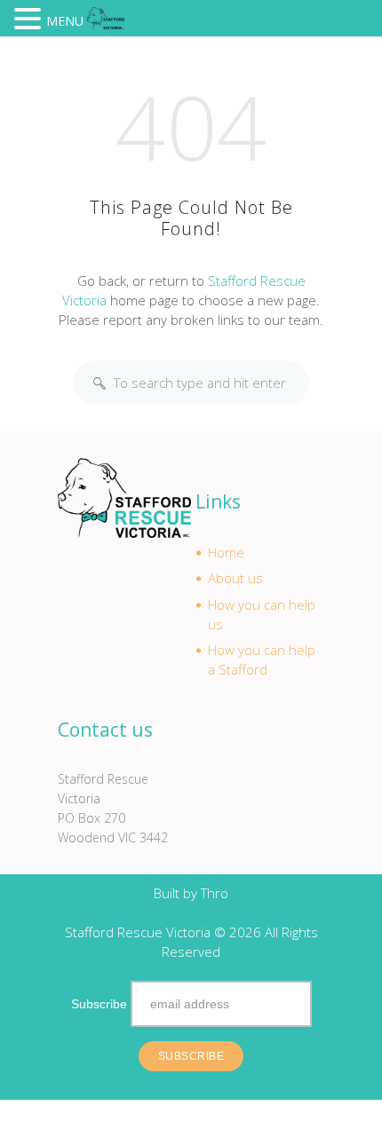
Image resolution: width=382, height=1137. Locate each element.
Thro (214, 893)
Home (226, 552)
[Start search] (99, 383)
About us (235, 578)
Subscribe (99, 1004)
